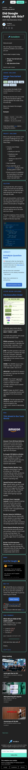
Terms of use (19, 762)
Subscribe (20, 2)
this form (20, 265)
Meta (16, 82)
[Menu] (26, 2)
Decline (23, 767)
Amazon (6, 85)
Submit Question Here (14, 285)
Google (11, 82)
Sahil (4, 649)
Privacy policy (9, 762)
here (15, 126)
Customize (14, 767)
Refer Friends (14, 599)
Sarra (9, 649)
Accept (5, 767)
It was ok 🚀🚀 (9, 630)
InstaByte (4, 7)
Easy (5, 82)
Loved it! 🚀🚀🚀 (10, 628)
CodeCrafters (11, 168)
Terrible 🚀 (8, 632)
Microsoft (13, 85)
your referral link (14, 604)
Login (13, 2)
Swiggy (21, 82)
